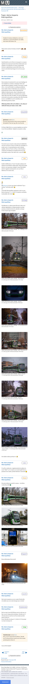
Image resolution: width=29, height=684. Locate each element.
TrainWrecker (23, 607)
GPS (24, 158)
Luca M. (24, 594)
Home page (4, 658)
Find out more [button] (10, 677)
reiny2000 (24, 112)
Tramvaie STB (4, 11)
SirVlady (24, 200)
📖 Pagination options (14, 27)
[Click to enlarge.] (14, 221)
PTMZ (24, 627)
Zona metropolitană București (9, 7)
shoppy (25, 57)
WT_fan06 (24, 77)
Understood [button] (5, 682)
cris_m (24, 478)
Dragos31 (24, 554)
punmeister (24, 30)
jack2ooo (24, 138)
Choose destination (6, 661)
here (13, 119)
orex (24, 177)
